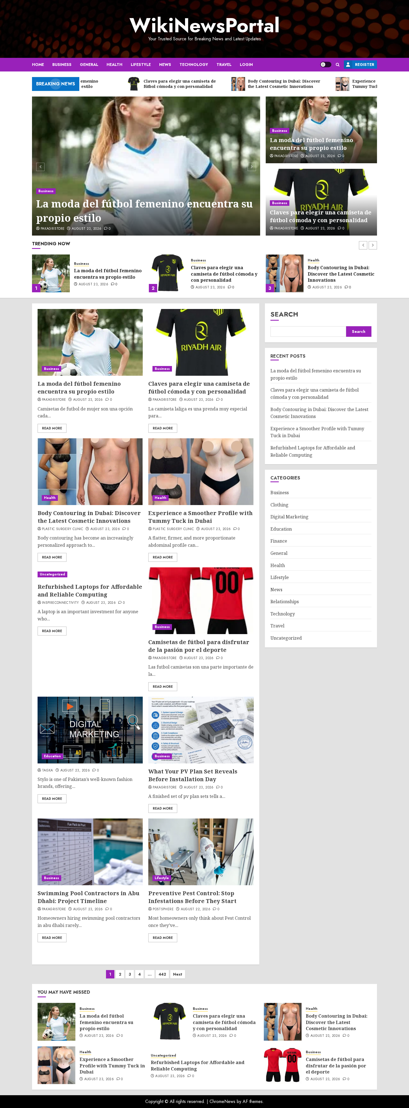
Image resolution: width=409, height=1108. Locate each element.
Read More (52, 428)
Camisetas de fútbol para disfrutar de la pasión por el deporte (198, 646)
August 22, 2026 (195, 909)
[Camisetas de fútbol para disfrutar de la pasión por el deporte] (200, 600)
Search (284, 314)
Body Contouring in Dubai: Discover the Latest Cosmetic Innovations (224, 273)
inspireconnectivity (60, 603)
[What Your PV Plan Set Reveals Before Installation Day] (200, 730)
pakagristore (53, 229)
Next (177, 974)
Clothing (279, 505)
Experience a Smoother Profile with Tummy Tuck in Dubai (340, 273)
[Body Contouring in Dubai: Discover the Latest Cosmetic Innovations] (168, 273)
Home (38, 64)
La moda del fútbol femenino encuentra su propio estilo (144, 210)
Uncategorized (52, 574)
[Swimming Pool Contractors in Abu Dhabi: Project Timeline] (90, 851)
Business (62, 64)
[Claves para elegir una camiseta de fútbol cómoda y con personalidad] (51, 273)
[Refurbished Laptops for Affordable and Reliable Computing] (90, 574)
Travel (223, 64)
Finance (278, 541)
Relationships (284, 602)
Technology (193, 64)
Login (246, 64)
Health (114, 64)
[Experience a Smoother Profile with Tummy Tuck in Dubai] (285, 273)
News (165, 64)
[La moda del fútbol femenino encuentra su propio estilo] (146, 166)
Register (364, 64)
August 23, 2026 (86, 229)
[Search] (337, 64)
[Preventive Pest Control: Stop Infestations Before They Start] (200, 851)
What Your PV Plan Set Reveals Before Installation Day (192, 775)
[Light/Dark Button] (325, 64)
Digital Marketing (289, 517)
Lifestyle (141, 64)
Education (52, 756)
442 (162, 974)
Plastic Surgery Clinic (62, 529)
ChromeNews (222, 1101)
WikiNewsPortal (204, 25)
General (89, 64)
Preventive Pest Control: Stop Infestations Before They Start (192, 897)
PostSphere (163, 909)
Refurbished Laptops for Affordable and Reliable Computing (90, 590)
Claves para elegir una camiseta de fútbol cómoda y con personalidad (320, 216)
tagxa (47, 770)
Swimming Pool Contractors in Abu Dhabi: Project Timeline (88, 897)
